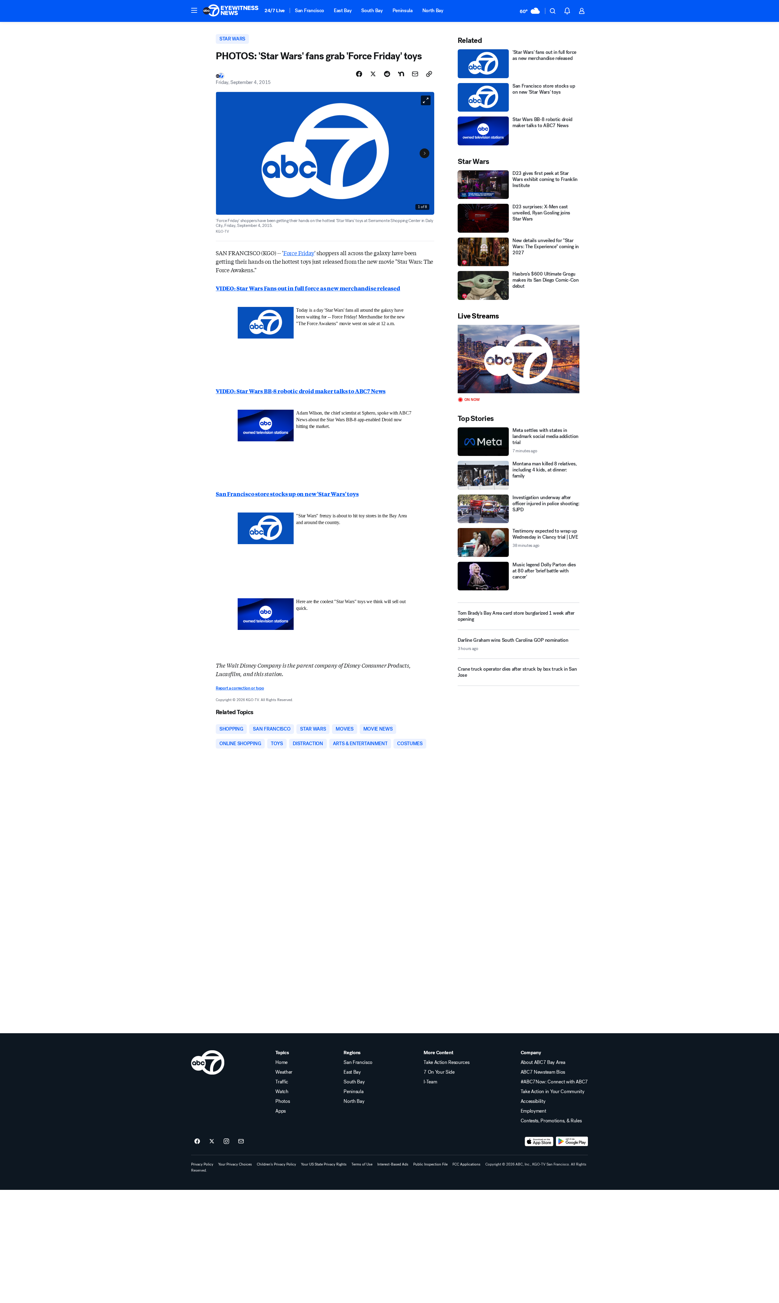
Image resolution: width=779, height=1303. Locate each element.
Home (281, 1062)
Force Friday (298, 253)
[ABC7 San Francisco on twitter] (212, 1141)
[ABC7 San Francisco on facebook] (197, 1141)
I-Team (430, 1081)
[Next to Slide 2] (424, 153)
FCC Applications (466, 1164)
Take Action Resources (446, 1062)
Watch (281, 1091)
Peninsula (403, 10)
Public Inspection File (430, 1164)
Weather (283, 1072)
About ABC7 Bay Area (543, 1062)
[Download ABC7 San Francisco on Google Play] (572, 1141)
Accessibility (533, 1101)
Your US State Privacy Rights (324, 1164)
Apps (280, 1111)
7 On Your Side (439, 1072)
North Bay (432, 10)
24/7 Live (274, 10)
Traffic (281, 1081)
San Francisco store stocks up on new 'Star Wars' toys (287, 494)
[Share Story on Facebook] (359, 74)
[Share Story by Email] (415, 74)
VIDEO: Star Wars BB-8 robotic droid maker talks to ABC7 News (301, 391)
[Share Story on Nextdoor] (401, 74)
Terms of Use (361, 1164)
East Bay (342, 10)
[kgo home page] (207, 1062)
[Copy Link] (429, 74)
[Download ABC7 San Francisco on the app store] (539, 1141)
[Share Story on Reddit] (387, 74)
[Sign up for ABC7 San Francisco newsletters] (241, 1141)
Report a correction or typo (240, 688)
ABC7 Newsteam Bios (543, 1072)
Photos (282, 1101)
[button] (194, 10)
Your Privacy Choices (235, 1164)
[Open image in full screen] (426, 100)
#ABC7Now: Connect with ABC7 (554, 1081)
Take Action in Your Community (553, 1091)
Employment (533, 1111)
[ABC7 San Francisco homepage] (230, 11)
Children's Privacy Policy (276, 1164)
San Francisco (309, 10)
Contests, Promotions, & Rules (551, 1120)
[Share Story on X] (373, 74)
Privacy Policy (202, 1164)
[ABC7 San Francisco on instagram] (226, 1141)
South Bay (372, 10)
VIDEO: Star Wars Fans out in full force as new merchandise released (308, 288)
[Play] (518, 359)
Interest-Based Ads (392, 1164)
